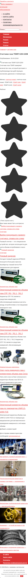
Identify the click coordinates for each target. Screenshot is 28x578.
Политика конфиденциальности (15, 563)
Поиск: (2, 29)
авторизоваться (14, 436)
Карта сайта (8, 17)
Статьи (5, 45)
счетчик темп (11, 79)
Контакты (7, 19)
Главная (6, 34)
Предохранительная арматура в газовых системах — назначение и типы (12, 481)
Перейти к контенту (7, 1)
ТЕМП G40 (17, 82)
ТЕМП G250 (17, 85)
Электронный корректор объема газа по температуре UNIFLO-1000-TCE (14, 408)
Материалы (7, 37)
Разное (5, 40)
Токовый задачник (8, 256)
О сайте (6, 14)
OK (21, 576)
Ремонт (6, 42)
